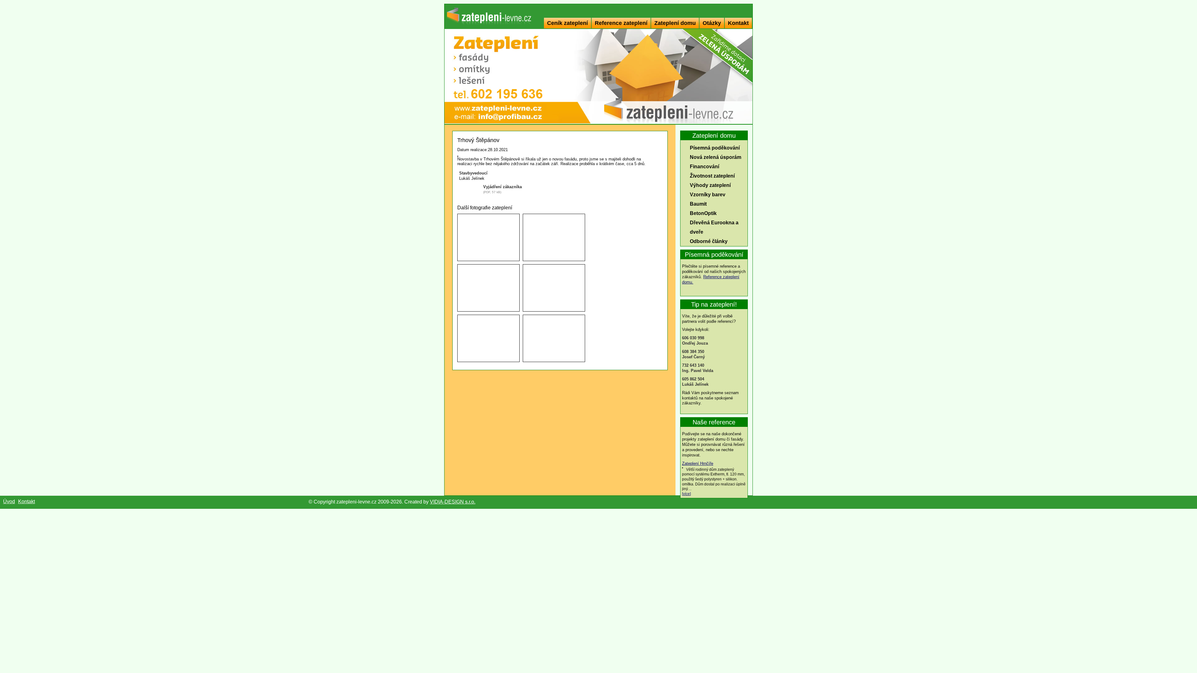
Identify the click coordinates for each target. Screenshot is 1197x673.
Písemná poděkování (715, 147)
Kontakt (738, 23)
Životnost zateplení (712, 176)
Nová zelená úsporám (715, 157)
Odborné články (709, 241)
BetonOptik (703, 213)
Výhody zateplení (710, 185)
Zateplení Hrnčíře (697, 463)
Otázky (712, 23)
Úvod (9, 501)
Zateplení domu (675, 23)
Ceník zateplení (567, 23)
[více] (686, 494)
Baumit (698, 204)
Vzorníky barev (707, 194)
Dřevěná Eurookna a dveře (714, 227)
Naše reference (714, 422)
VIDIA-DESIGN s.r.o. (452, 501)
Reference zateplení (621, 23)
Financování (704, 166)
